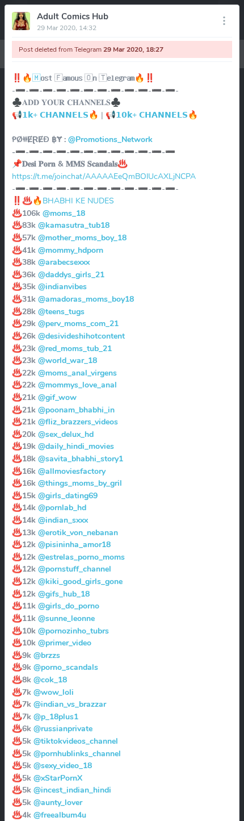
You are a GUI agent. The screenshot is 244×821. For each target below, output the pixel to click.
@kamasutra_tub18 (74, 225)
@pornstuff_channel (74, 568)
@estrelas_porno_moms (81, 556)
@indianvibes (62, 286)
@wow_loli (53, 692)
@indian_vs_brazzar (69, 704)
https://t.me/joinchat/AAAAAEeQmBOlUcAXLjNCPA (104, 176)
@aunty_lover (57, 802)
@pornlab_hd (62, 507)
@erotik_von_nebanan (78, 532)
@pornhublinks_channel (77, 753)
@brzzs (46, 655)
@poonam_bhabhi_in (76, 409)
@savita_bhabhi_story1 (80, 458)
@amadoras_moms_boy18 (86, 299)
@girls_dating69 (68, 495)
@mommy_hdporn (70, 250)
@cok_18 (50, 679)
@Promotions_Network (110, 139)
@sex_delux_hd (66, 434)
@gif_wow (57, 397)
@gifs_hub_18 (64, 593)
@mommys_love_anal (77, 384)
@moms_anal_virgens (77, 372)
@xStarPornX (57, 778)
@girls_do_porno (68, 605)
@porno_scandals (65, 667)
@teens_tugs (61, 311)
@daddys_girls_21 (71, 274)
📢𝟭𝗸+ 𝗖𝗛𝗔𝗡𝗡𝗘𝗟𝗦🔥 (55, 114)
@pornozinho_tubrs (73, 630)
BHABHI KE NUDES (78, 200)
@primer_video (64, 642)
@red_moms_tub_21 (75, 348)
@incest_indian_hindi (72, 789)
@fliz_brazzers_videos (78, 421)
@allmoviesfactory (72, 471)
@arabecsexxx (64, 262)
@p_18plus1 (55, 716)
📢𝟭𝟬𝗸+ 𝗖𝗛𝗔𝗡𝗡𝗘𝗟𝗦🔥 (152, 114)
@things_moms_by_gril (80, 483)
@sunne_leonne (66, 618)
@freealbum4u (59, 814)
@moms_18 (64, 213)
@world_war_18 (67, 360)
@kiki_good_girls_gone (80, 581)
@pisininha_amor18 (74, 544)
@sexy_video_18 (62, 765)
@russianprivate (62, 728)
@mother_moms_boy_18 (82, 237)
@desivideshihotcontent (81, 335)
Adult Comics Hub (72, 16)
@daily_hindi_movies (76, 446)
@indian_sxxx (63, 520)
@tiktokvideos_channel (75, 741)
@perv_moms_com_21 (78, 323)
